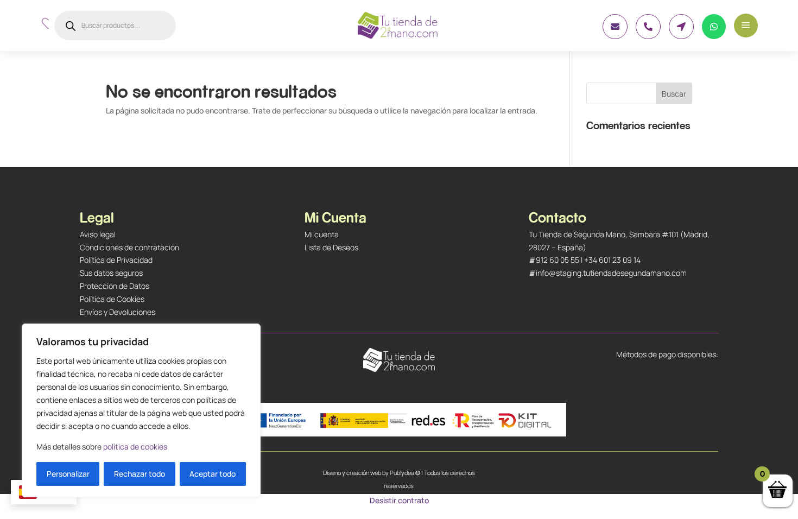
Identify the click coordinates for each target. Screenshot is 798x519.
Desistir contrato (399, 500)
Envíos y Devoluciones (117, 312)
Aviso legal (98, 234)
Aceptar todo (212, 474)
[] (681, 36)
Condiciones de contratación (129, 247)
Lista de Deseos (331, 247)
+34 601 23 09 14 (612, 260)
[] (648, 36)
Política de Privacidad (116, 260)
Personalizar (68, 474)
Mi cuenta (322, 234)
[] (714, 36)
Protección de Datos (114, 286)
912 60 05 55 (557, 260)
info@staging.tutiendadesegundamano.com (611, 273)
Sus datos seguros (111, 273)
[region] (141, 410)
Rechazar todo (139, 474)
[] (615, 36)
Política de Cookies (112, 299)
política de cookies (135, 446)
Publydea (402, 473)
